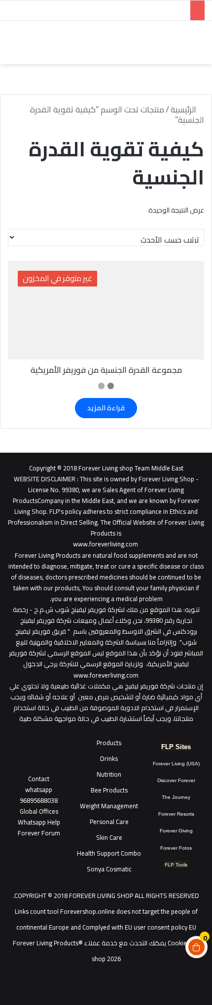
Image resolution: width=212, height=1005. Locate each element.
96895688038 (39, 795)
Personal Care (109, 821)
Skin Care (109, 837)
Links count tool (37, 911)
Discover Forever (176, 780)
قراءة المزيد (106, 407)
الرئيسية (183, 109)
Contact (38, 779)
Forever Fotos (176, 848)
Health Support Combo (109, 853)
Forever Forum (39, 833)
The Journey (176, 797)
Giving (185, 830)
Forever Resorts (176, 814)
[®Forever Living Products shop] (182, 42)
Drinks (109, 758)
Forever (168, 830)
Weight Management (109, 806)
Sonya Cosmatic (109, 869)
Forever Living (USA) (176, 763)
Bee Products (109, 790)
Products (109, 743)
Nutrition (109, 774)
